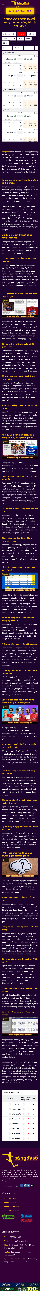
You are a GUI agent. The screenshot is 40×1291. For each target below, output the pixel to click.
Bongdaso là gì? (10, 1198)
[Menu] (3, 4)
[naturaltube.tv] (20, 4)
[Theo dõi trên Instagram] (25, 1185)
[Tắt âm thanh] (36, 48)
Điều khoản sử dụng (12, 1202)
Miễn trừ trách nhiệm (12, 1206)
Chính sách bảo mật (12, 1210)
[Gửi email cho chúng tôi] (32, 1185)
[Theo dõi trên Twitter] (28, 1185)
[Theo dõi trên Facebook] (21, 1185)
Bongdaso (6, 151)
